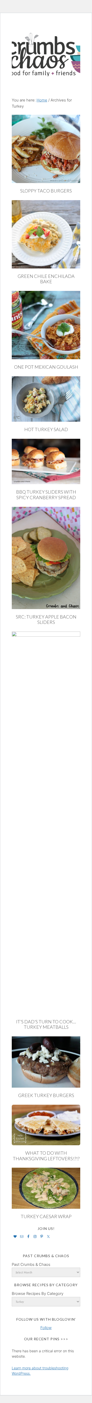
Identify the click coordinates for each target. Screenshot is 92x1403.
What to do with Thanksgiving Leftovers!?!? (46, 1155)
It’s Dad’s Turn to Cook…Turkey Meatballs (46, 1024)
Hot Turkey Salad (46, 429)
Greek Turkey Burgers (46, 1095)
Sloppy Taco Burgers (46, 191)
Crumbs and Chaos (46, 49)
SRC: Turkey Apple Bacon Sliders (46, 619)
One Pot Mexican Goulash (46, 367)
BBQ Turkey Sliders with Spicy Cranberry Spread (46, 494)
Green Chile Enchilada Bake (46, 279)
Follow (46, 1327)
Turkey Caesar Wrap (46, 1216)
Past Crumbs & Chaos (31, 1264)
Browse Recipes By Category (37, 1293)
